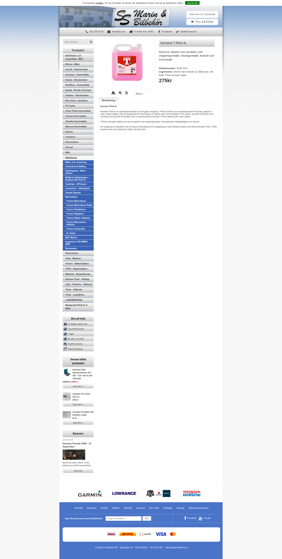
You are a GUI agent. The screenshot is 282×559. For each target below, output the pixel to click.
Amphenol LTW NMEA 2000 (76, 243)
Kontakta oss (118, 31)
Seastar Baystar (73, 192)
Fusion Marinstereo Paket (79, 205)
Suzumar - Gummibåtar (77, 74)
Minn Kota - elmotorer (76, 100)
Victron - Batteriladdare (77, 263)
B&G (67, 152)
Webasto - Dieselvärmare (77, 274)
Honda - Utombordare (76, 80)
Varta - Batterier (73, 258)
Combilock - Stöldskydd (77, 188)
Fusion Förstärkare (76, 209)
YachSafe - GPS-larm (75, 184)
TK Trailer (70, 106)
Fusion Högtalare (75, 213)
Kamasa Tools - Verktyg (77, 279)
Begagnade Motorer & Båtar (76, 307)
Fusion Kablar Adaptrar (78, 218)
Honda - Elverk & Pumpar (78, 90)
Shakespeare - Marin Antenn (75, 172)
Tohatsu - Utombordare (77, 95)
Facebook (166, 31)
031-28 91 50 (96, 31)
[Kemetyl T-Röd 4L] (127, 62)
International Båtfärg (75, 166)
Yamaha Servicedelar (76, 121)
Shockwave (71, 248)
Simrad (69, 147)
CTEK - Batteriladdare (76, 269)
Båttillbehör (71, 157)
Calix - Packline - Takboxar (78, 284)
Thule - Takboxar (73, 289)
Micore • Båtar (72, 64)
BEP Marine (71, 237)
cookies (99, 3)
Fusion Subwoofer (75, 229)
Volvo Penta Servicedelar (78, 111)
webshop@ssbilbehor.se (176, 547)
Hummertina (71, 253)
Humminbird (71, 142)
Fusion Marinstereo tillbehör (76, 223)
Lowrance (70, 137)
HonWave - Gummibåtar (77, 85)
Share (138, 93)
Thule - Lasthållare (74, 295)
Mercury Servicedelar (76, 126)
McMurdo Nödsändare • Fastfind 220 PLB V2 (77, 178)
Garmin (69, 132)
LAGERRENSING (73, 300)
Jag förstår (192, 3)
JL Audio (71, 233)
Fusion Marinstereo (76, 201)
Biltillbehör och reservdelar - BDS (74, 57)
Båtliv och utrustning (75, 162)
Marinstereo (71, 197)
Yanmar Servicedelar (75, 116)
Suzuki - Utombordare (76, 69)
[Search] (91, 42)
